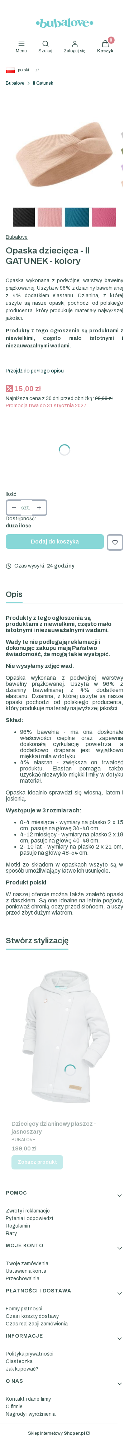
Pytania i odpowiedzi (29, 1218)
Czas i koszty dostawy (32, 1316)
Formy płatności (24, 1308)
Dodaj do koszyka (55, 541)
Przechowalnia (22, 1278)
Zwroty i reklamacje (28, 1211)
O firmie (14, 1406)
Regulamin (18, 1226)
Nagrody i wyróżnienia (31, 1414)
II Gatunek (43, 83)
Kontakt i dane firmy (28, 1399)
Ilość (11, 494)
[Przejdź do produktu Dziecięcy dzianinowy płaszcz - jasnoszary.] (64, 1036)
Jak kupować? (22, 1369)
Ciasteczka (19, 1361)
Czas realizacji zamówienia (37, 1323)
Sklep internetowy (56, 1433)
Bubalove (15, 83)
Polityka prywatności (29, 1354)
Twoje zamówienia (27, 1263)
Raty (11, 1233)
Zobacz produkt (37, 1162)
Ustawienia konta (26, 1271)
